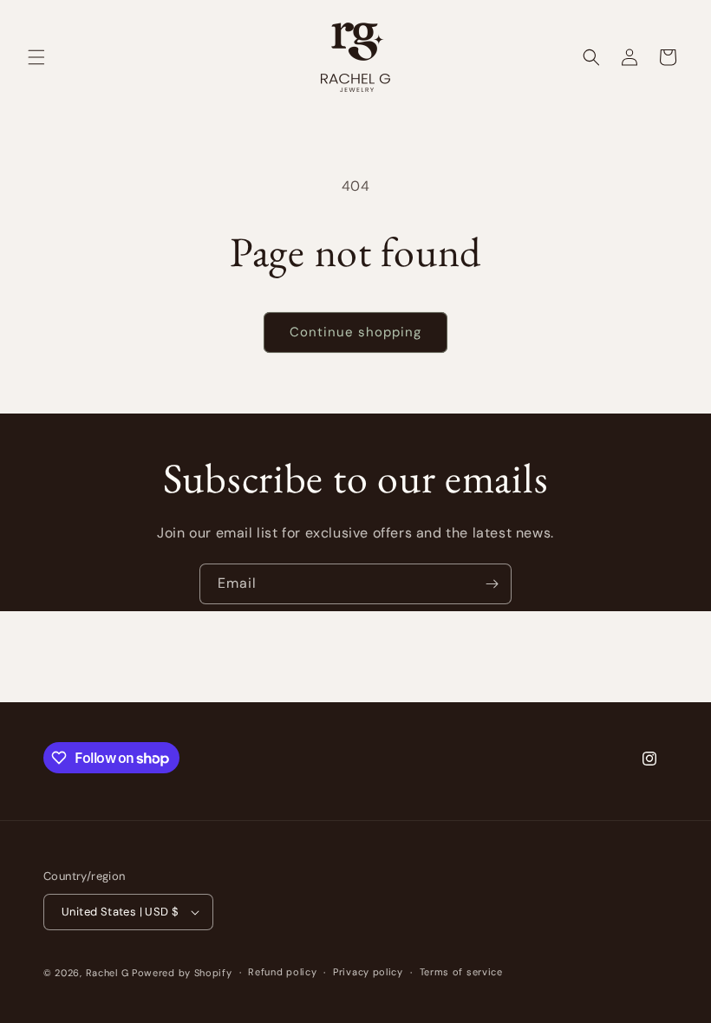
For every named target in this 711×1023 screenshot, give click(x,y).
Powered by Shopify (182, 973)
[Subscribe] (492, 584)
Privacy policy (368, 972)
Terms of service (461, 972)
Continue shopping (355, 332)
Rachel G (109, 973)
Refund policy (282, 972)
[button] (36, 57)
